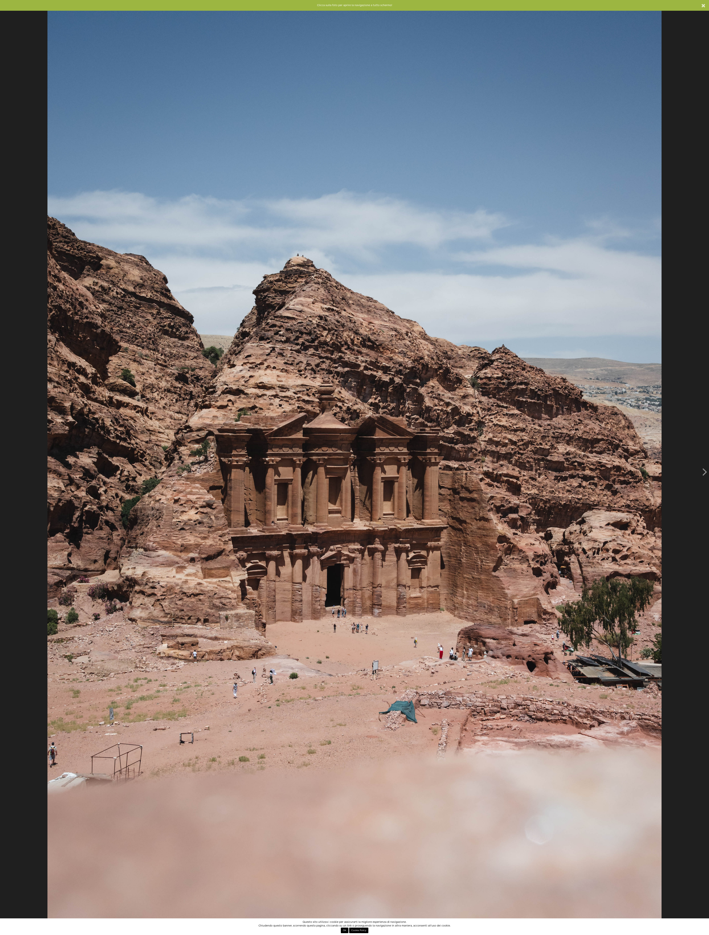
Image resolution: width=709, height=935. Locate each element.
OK (344, 930)
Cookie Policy (358, 930)
